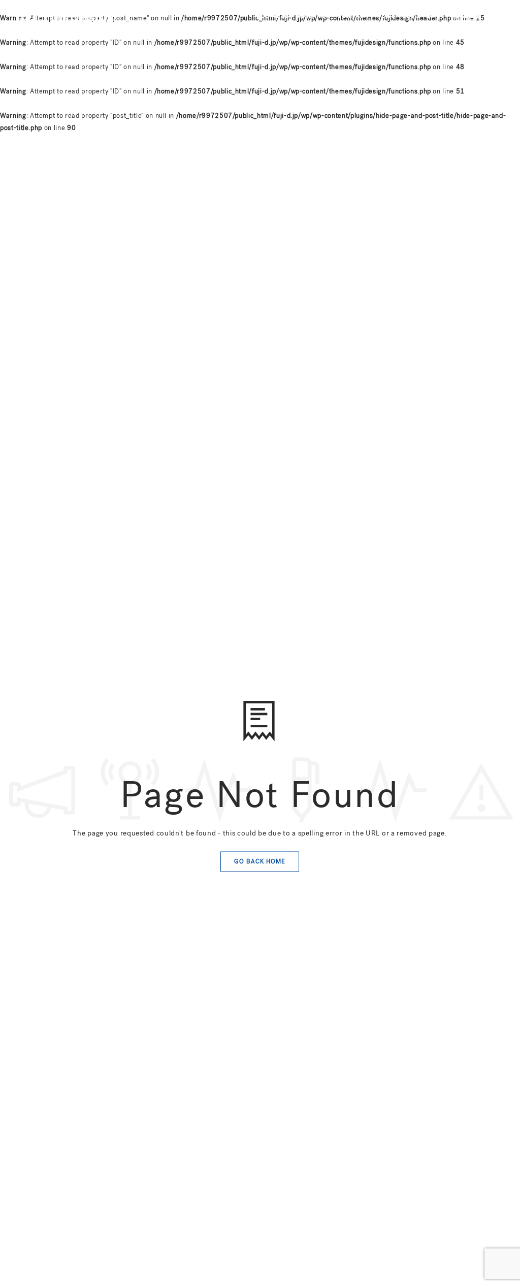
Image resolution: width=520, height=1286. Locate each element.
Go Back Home (259, 861)
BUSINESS (272, 15)
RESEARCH (313, 15)
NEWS (386, 15)
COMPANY (353, 15)
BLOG (411, 15)
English (464, 15)
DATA (435, 15)
